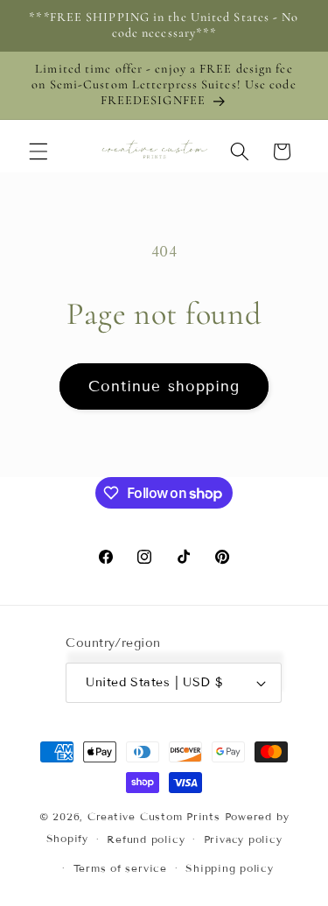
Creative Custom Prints (153, 816)
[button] (38, 151)
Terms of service (120, 867)
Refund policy (146, 839)
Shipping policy (229, 867)
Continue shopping (164, 386)
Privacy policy (243, 839)
